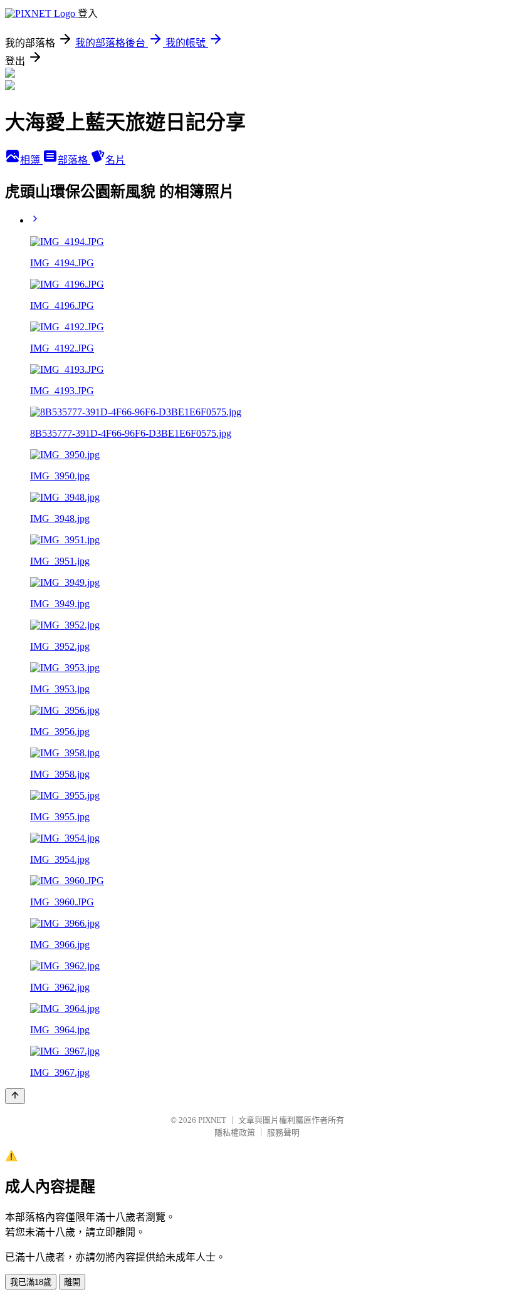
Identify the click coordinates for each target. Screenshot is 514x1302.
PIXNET (212, 1120)
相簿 (31, 160)
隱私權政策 (234, 1132)
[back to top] (15, 1096)
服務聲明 (283, 1132)
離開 (72, 1282)
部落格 (74, 160)
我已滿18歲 (30, 1282)
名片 (115, 160)
